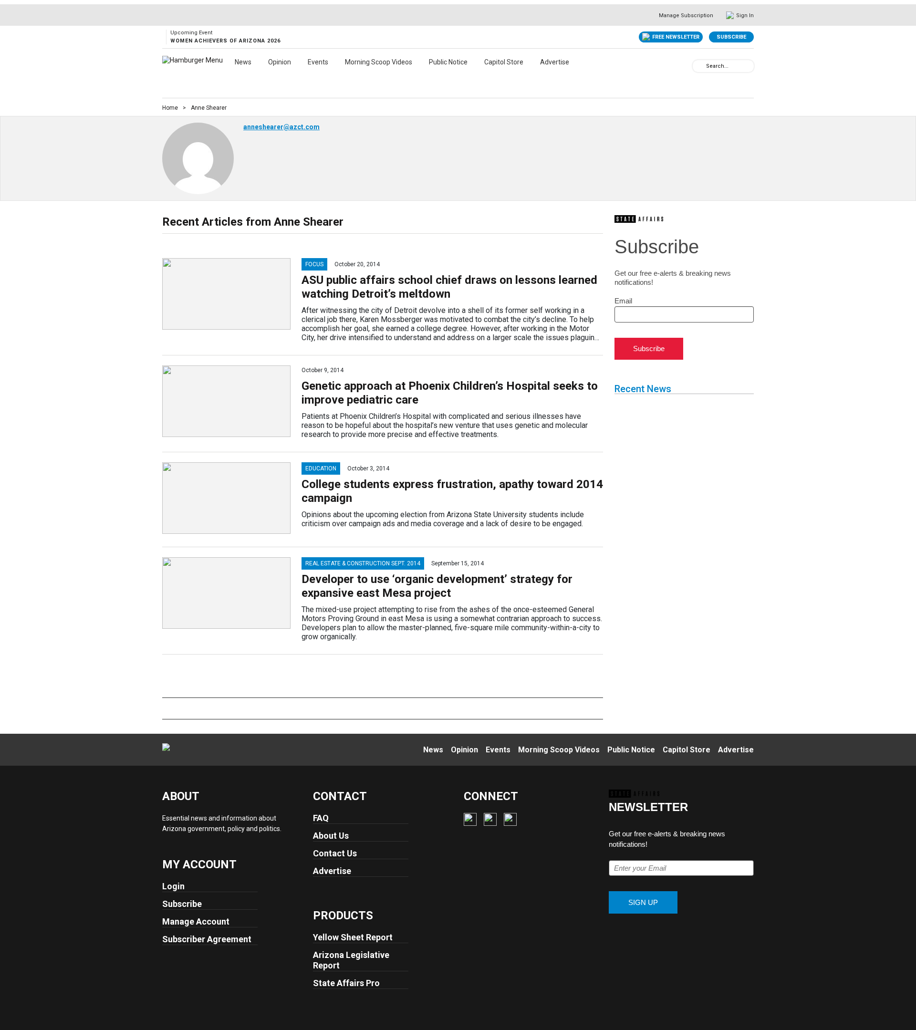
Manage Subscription (686, 15)
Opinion (279, 62)
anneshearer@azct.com (281, 127)
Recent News (642, 389)
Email (623, 300)
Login (173, 886)
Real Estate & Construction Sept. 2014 (362, 563)
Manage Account (195, 921)
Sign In (745, 15)
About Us (331, 836)
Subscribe (731, 37)
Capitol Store (503, 62)
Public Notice (448, 62)
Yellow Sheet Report (353, 937)
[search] (699, 65)
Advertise (554, 62)
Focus (314, 264)
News (243, 62)
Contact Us (335, 853)
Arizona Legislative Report (351, 960)
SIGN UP (643, 902)
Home (170, 107)
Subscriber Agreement (206, 939)
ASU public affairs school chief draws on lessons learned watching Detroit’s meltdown (449, 287)
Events (318, 62)
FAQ (321, 818)
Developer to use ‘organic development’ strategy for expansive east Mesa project (437, 586)
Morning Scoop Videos (378, 62)
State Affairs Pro (346, 983)
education (320, 468)
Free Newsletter (675, 37)
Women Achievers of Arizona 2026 (225, 41)
